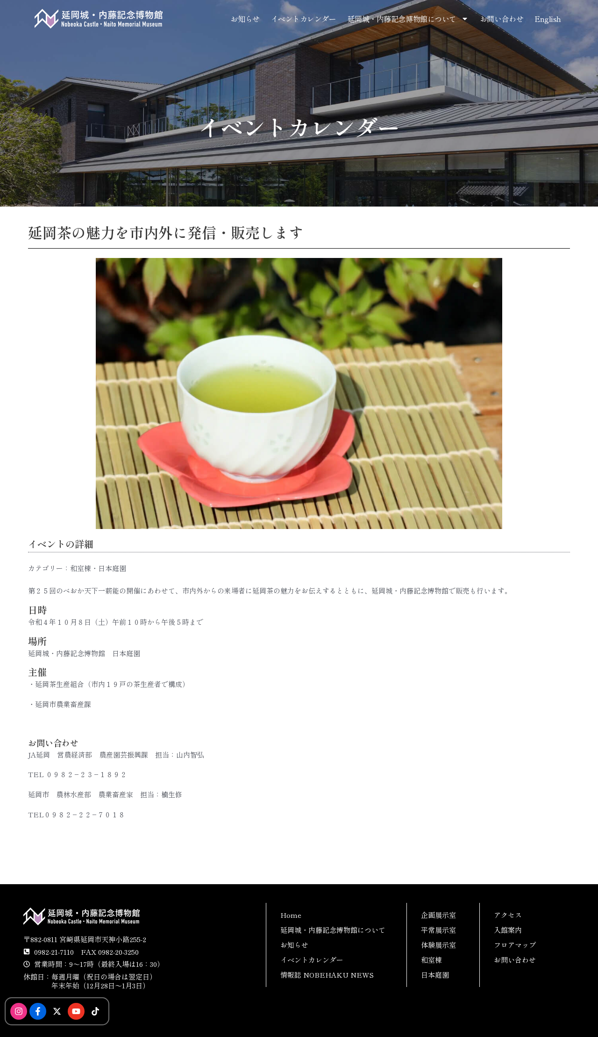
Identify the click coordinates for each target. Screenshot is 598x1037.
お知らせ (244, 18)
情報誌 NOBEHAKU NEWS (327, 975)
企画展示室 (438, 915)
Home (290, 915)
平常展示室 (438, 930)
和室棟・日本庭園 (98, 568)
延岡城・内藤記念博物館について (402, 18)
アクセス (508, 915)
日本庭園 (435, 975)
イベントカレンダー (303, 18)
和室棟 (431, 960)
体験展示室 (438, 945)
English (547, 18)
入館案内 (508, 930)
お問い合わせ (501, 18)
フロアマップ (515, 945)
